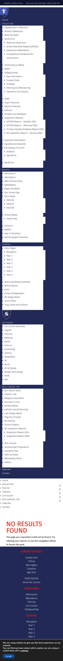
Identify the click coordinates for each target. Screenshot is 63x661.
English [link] (8, 330)
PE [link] (5, 360)
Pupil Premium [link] (11, 102)
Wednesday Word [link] (13, 458)
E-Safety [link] (11, 84)
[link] (4, 11)
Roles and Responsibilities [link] (17, 282)
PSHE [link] (7, 375)
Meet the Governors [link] (16, 42)
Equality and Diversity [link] (15, 144)
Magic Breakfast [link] (12, 188)
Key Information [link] (14, 76)
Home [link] (5, 20)
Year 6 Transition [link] (12, 233)
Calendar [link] (6, 469)
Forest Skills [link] (10, 301)
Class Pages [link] (10, 248)
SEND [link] (7, 98)
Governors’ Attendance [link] (18, 50)
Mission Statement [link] (13, 31)
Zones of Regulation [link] (14, 293)
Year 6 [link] (10, 274)
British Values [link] (11, 285)
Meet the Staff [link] (11, 35)
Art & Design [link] (10, 368)
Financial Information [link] (14, 140)
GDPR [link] (7, 69)
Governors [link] (9, 39)
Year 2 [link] (9, 259)
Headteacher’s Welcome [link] (16, 27)
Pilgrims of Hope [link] (12, 417)
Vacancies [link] (9, 162)
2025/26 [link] (10, 200)
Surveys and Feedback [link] (15, 114)
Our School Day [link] (11, 192)
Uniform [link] (8, 225)
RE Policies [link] (9, 421)
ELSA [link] (6, 289)
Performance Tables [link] (14, 65)
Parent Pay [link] (12, 218)
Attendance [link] (10, 177)
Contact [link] (6, 473)
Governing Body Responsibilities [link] (23, 46)
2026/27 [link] (10, 204)
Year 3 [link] (9, 263)
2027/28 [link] (10, 207)
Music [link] (7, 364)
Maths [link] (7, 341)
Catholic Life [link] (10, 394)
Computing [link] (9, 349)
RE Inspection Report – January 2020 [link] (24, 133)
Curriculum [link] (7, 322)
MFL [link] (6, 379)
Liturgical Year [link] (11, 451)
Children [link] (6, 244)
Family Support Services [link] (16, 237)
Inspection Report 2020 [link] (18, 436)
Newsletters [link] (10, 185)
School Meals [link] (10, 215)
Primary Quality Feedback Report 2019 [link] (25, 129)
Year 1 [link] (9, 255)
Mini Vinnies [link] (10, 443)
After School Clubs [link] (13, 181)
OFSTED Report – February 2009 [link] (22, 125)
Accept (9, 656)
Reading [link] (8, 337)
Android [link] (11, 151)
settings (24, 650)
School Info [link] (7, 23)
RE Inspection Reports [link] (15, 428)
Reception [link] (12, 252)
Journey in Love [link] (12, 402)
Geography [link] (9, 356)
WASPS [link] (7, 229)
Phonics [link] (8, 334)
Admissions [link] (10, 173)
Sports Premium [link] (12, 106)
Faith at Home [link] (11, 454)
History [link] (7, 353)
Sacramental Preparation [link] (16, 447)
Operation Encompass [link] (17, 91)
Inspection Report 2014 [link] (18, 432)
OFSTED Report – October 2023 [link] (21, 121)
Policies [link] (8, 110)
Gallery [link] (7, 462)
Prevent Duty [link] (13, 80)
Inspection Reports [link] (13, 117)
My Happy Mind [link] (12, 297)
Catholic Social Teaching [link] (16, 409)
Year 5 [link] (9, 271)
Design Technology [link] (13, 372)
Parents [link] (6, 169)
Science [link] (8, 345)
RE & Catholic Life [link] (10, 386)
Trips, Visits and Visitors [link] (16, 304)
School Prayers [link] (11, 424)
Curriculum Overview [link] (14, 326)
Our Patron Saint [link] (12, 390)
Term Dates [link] (9, 196)
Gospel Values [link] (11, 405)
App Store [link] (11, 155)
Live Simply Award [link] (13, 413)
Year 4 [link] (10, 267)
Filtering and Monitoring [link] (18, 88)
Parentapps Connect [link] (14, 147)
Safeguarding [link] (11, 72)
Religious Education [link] (14, 398)
